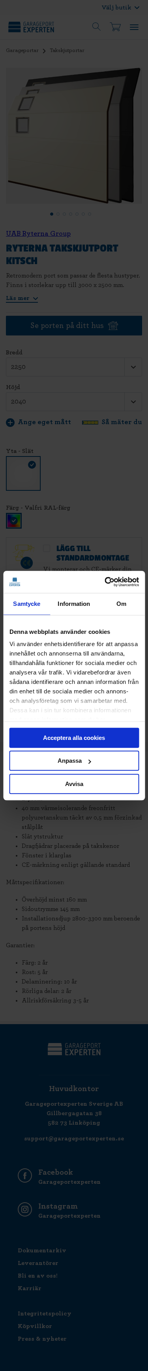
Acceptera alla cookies (74, 737)
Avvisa (74, 784)
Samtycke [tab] (26, 603)
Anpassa (70, 760)
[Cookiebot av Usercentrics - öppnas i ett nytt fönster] (105, 582)
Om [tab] (121, 603)
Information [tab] (74, 603)
